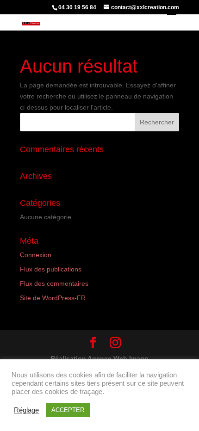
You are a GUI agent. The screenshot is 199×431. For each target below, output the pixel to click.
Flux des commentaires (54, 283)
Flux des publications (50, 269)
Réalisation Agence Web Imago (99, 358)
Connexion (35, 255)
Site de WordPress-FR (53, 298)
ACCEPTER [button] (67, 409)
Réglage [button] (26, 410)
